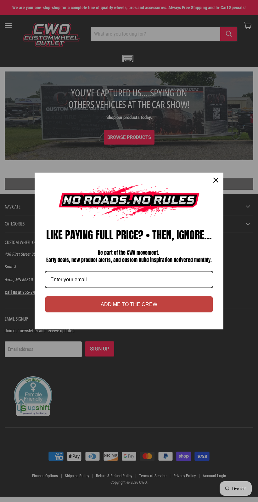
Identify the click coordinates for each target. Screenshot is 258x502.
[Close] (215, 180)
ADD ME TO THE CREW (129, 304)
